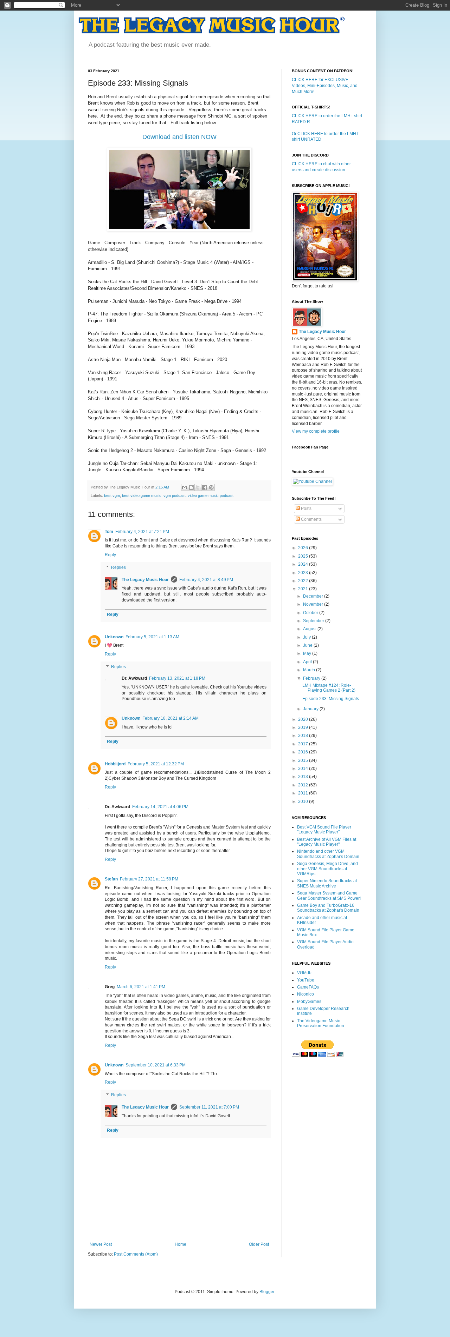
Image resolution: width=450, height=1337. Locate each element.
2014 (303, 768)
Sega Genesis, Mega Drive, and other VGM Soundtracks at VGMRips (327, 868)
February (312, 678)
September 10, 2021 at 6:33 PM (156, 1065)
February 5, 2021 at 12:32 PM (156, 763)
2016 (303, 752)
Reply (110, 554)
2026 (303, 547)
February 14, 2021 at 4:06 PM (160, 806)
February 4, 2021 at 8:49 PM (206, 579)
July (307, 637)
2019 (303, 727)
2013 (303, 776)
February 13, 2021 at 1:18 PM (177, 678)
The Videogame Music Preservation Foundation (320, 1023)
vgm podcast (174, 495)
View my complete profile (316, 431)
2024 (303, 564)
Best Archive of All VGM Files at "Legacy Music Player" (326, 842)
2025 (303, 556)
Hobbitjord (115, 763)
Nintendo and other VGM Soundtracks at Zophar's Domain (328, 854)
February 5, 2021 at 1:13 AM (152, 636)
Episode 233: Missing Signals (330, 698)
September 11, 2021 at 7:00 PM (209, 1107)
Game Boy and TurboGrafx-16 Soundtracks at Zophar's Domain (328, 908)
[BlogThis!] (191, 487)
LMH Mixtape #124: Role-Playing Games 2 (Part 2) (328, 688)
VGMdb (304, 972)
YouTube (305, 980)
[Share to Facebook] (204, 487)
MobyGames (309, 1001)
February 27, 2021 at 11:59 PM (149, 879)
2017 (303, 743)
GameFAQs (308, 987)
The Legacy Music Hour (145, 579)
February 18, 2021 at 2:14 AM (170, 718)
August (310, 628)
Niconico (305, 994)
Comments (311, 519)
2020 (303, 719)
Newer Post (101, 1244)
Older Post (259, 1244)
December (313, 596)
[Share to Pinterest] (211, 487)
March (309, 669)
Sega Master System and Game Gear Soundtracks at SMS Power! (329, 895)
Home (180, 1244)
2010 (303, 801)
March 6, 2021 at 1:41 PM (141, 986)
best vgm (112, 495)
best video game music (141, 495)
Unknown (114, 636)
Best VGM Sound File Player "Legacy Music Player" (324, 829)
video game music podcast (210, 495)
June (308, 645)
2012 (303, 785)
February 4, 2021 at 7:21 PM (142, 531)
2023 (303, 572)
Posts (305, 508)
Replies (118, 567)
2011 (303, 793)
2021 (303, 588)
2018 (303, 735)
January (311, 708)
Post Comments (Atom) (136, 1254)
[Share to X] (197, 487)
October (311, 612)
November (313, 604)
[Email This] (184, 487)
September (314, 620)
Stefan (111, 879)
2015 (303, 760)
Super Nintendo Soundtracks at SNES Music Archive (327, 883)
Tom (109, 531)
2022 (303, 580)
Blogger (266, 1291)
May (307, 653)
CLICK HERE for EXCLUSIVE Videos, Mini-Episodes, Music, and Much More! (325, 85)
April (308, 661)
